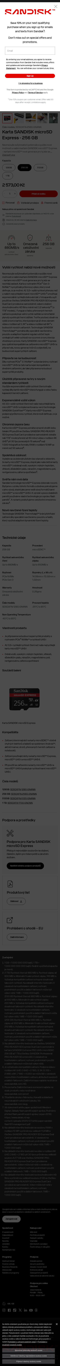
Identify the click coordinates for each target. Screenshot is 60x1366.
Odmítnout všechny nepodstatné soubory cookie (28, 1356)
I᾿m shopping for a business (31, 83)
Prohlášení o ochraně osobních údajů (22, 1342)
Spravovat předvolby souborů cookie (28, 1350)
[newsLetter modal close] (55, 6)
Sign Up (30, 76)
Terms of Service (35, 92)
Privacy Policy (18, 92)
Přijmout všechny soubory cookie (28, 1361)
